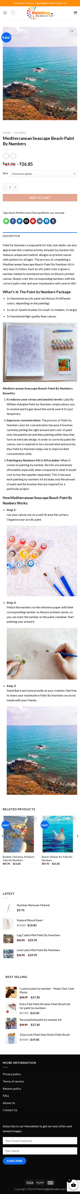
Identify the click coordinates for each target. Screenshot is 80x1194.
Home (6, 132)
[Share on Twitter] (20, 221)
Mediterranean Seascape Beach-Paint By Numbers (35, 264)
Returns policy (12, 1088)
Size (5, 173)
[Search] (13, 13)
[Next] (77, 843)
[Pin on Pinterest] (33, 221)
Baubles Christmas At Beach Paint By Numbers (18, 858)
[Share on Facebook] (13, 221)
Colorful (20, 132)
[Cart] (75, 13)
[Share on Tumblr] (53, 221)
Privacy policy (12, 1074)
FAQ (6, 1095)
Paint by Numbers (14, 245)
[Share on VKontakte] (40, 221)
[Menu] (5, 12)
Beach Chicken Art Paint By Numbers (57, 858)
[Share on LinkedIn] (46, 221)
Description (11, 236)
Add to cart (39, 197)
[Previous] (2, 843)
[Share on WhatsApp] (6, 221)
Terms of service (13, 1081)
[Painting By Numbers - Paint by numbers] (40, 12)
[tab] (40, 236)
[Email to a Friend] (26, 221)
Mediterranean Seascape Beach (32, 212)
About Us (9, 1103)
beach (12, 212)
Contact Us (10, 1110)
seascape (59, 212)
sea (52, 212)
